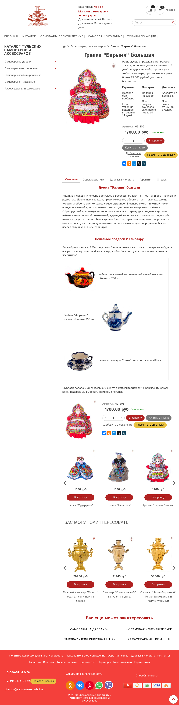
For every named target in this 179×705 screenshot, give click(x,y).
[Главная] (64, 47)
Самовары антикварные (20, 82)
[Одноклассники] (129, 163)
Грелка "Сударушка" (80, 505)
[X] (139, 163)
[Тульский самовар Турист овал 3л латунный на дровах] (80, 554)
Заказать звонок (43, 681)
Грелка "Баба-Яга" (119, 505)
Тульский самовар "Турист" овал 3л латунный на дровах (80, 597)
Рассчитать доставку (161, 155)
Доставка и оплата (122, 180)
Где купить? (87, 662)
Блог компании (122, 662)
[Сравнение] (150, 10)
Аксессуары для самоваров (88, 46)
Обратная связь (118, 656)
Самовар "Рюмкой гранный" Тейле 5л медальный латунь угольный (158, 597)
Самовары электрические (61, 36)
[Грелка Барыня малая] (158, 467)
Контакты (163, 656)
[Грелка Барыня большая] (89, 95)
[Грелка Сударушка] (80, 467)
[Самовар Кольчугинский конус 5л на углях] (119, 554)
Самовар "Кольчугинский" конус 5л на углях (119, 595)
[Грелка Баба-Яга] (119, 467)
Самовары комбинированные (23, 75)
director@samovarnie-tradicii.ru (24, 689)
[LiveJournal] (144, 163)
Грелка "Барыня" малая (158, 505)
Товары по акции (141, 36)
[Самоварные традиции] (37, 15)
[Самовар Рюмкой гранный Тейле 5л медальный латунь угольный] (158, 554)
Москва (98, 7)
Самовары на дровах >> (89, 629)
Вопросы (48, 662)
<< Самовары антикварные (149, 639)
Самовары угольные (105, 36)
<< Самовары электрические (149, 629)
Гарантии (145, 180)
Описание (71, 180)
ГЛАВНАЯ (11, 36)
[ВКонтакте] (124, 163)
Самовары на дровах (18, 62)
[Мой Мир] (134, 163)
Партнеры (104, 662)
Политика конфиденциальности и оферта (36, 656)
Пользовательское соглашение (85, 656)
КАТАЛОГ (29, 36)
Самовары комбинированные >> (89, 639)
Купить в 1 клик (135, 148)
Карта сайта (142, 662)
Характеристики (93, 180)
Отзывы (162, 180)
